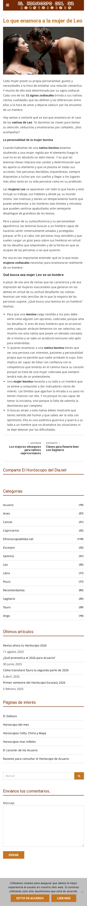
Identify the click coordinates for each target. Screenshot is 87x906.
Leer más (64, 898)
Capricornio (11, 530)
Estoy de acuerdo (30, 898)
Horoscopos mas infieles (19, 742)
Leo (5, 565)
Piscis (7, 582)
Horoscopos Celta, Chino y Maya (24, 733)
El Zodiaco (10, 716)
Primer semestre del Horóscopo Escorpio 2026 (34, 682)
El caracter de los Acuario (20, 750)
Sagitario (9, 599)
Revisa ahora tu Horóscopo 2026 (25, 645)
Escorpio (9, 547)
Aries (6, 513)
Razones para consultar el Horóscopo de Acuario (36, 759)
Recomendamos (14, 590)
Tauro (7, 607)
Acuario (8, 505)
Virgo (6, 616)
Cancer (8, 522)
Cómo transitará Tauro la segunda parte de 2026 (36, 670)
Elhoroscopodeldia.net (18, 539)
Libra (6, 573)
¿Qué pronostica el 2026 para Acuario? (29, 658)
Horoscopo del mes (16, 725)
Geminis (8, 556)
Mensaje (9, 803)
